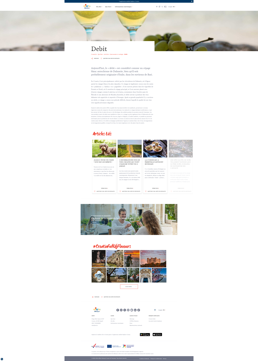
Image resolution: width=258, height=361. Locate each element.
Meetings (132, 319)
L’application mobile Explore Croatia (129, 1)
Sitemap (164, 358)
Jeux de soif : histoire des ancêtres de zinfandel (180, 162)
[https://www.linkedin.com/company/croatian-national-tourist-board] (135, 310)
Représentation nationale (136, 325)
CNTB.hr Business (134, 321)
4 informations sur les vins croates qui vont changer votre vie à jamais (104, 163)
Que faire (113, 319)
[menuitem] (145, 334)
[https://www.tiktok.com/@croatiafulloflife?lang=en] (138, 310)
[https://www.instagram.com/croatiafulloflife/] (121, 310)
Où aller (113, 321)
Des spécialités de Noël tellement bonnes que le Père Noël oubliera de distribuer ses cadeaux (155, 164)
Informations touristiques (117, 323)
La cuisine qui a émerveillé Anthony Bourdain (128, 162)
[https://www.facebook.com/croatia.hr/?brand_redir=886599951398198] (117, 310)
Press (131, 323)
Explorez (94, 222)
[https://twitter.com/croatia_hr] (124, 310)
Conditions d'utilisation (144, 358)
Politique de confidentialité (156, 358)
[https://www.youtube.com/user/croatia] (131, 310)
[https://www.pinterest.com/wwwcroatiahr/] (128, 310)
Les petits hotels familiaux (155, 321)
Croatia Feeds (152, 319)
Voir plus (104, 188)
